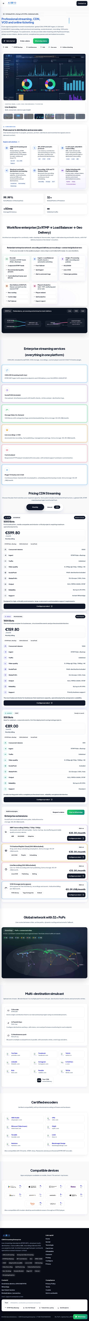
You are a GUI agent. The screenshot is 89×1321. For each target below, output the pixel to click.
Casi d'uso (49, 1248)
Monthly (35, 507)
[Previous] (6, 77)
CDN (6, 47)
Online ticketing (67, 47)
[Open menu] (3, 3)
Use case (53, 47)
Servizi (48, 1242)
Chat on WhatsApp (76, 812)
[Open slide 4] (39, 116)
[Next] (82, 77)
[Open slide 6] (60, 116)
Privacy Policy (51, 1284)
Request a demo (58, 812)
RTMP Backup (18, 47)
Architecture (32, 47)
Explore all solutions (10, 142)
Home (48, 1239)
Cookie (48, 1290)
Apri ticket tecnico (8, 1290)
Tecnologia (49, 1245)
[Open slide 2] (18, 116)
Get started (10, 41)
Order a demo (25, 41)
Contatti (49, 1254)
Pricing (48, 1258)
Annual (53, 507)
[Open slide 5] (49, 116)
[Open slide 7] (70, 116)
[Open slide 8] (80, 116)
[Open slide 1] (8, 116)
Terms (48, 1287)
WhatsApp (82, 1317)
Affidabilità (50, 1251)
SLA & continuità (51, 1293)
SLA (44, 47)
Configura (49, 1261)
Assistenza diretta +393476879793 (14, 1284)
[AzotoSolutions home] (12, 3)
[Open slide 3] (29, 116)
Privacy (48, 1264)
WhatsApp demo (41, 41)
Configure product (43, 606)
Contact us (82, 3)
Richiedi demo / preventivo (11, 1293)
